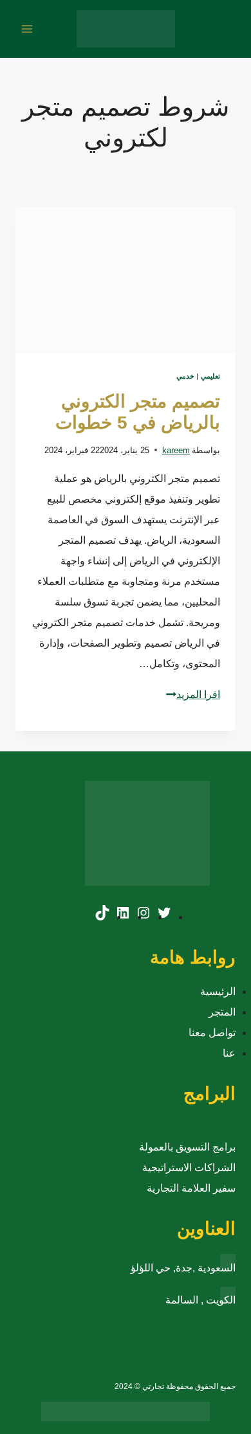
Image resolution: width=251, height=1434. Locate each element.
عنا (229, 1053)
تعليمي (210, 376)
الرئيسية (218, 991)
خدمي (185, 376)
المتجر (222, 1012)
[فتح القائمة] (27, 29)
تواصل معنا (212, 1032)
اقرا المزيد (193, 694)
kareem (176, 450)
